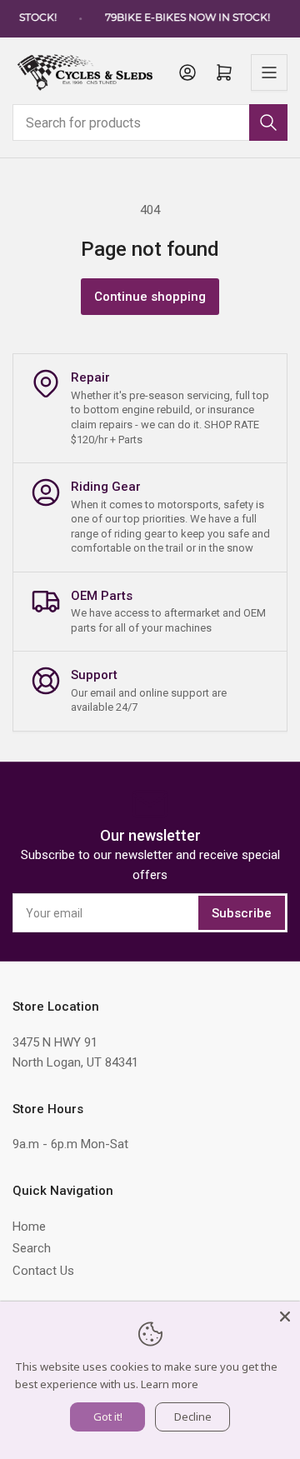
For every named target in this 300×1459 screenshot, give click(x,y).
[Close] (285, 1316)
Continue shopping (150, 296)
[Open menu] (269, 72)
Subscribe (242, 913)
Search (31, 1248)
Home (29, 1226)
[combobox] (150, 122)
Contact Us (43, 1270)
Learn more (169, 1384)
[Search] (268, 122)
